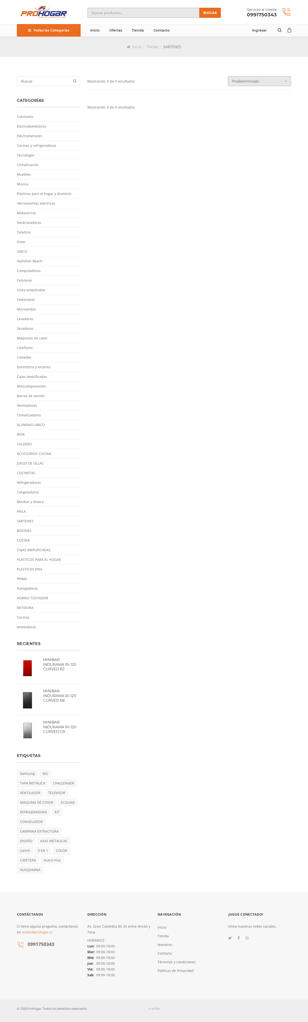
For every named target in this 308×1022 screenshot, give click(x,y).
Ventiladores (27, 405)
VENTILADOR (30, 792)
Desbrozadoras (29, 222)
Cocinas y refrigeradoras (36, 145)
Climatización (27, 164)
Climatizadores (29, 415)
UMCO (22, 251)
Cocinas (23, 617)
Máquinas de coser (32, 338)
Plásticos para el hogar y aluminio (44, 193)
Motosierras (26, 213)
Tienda (138, 30)
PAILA (21, 511)
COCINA (23, 540)
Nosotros (165, 944)
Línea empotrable (31, 290)
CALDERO (24, 444)
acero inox (52, 860)
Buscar (210, 12)
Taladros (24, 232)
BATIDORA (25, 607)
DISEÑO (26, 841)
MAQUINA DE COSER (36, 802)
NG (45, 773)
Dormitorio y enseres (34, 367)
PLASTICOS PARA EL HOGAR (39, 559)
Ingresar (259, 30)
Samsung (27, 773)
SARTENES (25, 521)
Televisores (26, 299)
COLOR (61, 850)
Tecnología (25, 155)
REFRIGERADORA (33, 812)
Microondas (26, 309)
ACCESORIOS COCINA (34, 453)
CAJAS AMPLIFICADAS (34, 550)
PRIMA (22, 578)
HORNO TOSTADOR (32, 598)
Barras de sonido (30, 396)
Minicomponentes (31, 386)
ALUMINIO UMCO (31, 424)
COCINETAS (26, 473)
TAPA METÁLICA (32, 783)
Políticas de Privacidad (176, 970)
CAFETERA (28, 860)
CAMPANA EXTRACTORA (39, 831)
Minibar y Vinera (30, 501)
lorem (25, 850)
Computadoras (29, 270)
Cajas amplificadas (32, 376)
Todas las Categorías (51, 30)
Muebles (24, 174)
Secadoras (25, 328)
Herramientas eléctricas (36, 203)
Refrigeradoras (29, 482)
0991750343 (262, 15)
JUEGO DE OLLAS (30, 463)
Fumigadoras (27, 588)
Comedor (24, 357)
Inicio (95, 30)
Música (22, 184)
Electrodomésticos (31, 126)
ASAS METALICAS (53, 841)
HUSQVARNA (30, 869)
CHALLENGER (63, 783)
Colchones (25, 116)
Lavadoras (25, 319)
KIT (57, 812)
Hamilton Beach (29, 261)
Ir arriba (154, 1008)
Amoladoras (26, 627)
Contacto (162, 30)
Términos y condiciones (177, 962)
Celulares (24, 280)
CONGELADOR (31, 821)
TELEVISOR (56, 792)
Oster (21, 241)
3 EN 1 (43, 850)
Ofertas (115, 30)
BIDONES (24, 530)
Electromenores (29, 136)
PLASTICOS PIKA (29, 569)
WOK (21, 434)
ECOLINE (68, 802)
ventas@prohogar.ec (37, 932)
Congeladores (28, 492)
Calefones (25, 347)
